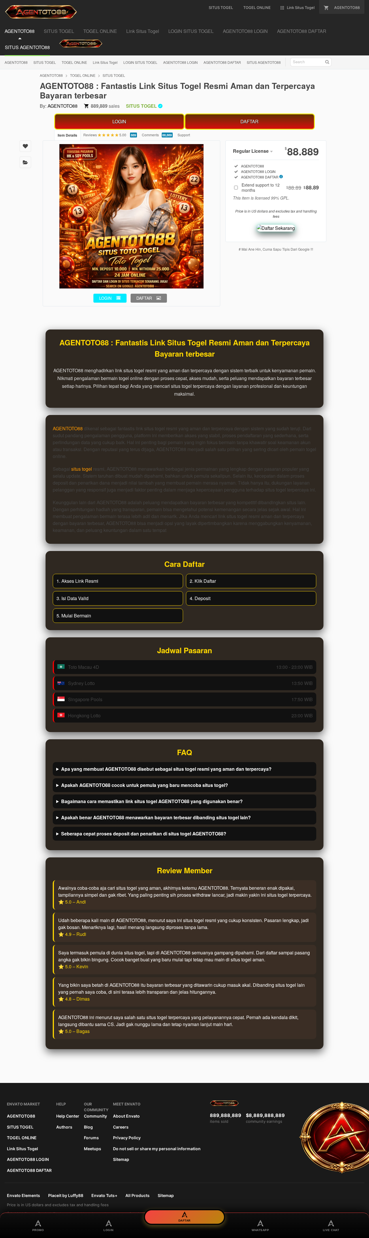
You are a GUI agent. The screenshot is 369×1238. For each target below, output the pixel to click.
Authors (64, 1127)
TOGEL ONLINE (74, 62)
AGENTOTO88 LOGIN (180, 62)
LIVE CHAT (331, 1230)
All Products (137, 1195)
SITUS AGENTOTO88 (264, 62)
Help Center (67, 1116)
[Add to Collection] (25, 162)
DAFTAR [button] (144, 298)
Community (95, 1116)
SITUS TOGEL (44, 62)
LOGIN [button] (105, 298)
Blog (88, 1127)
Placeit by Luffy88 (65, 1195)
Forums (91, 1137)
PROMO (38, 1230)
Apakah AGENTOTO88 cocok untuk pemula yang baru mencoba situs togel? (144, 785)
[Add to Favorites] (25, 146)
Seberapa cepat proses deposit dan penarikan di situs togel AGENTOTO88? (143, 833)
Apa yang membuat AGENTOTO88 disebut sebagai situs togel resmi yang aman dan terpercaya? (166, 769)
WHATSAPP (260, 1230)
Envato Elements (23, 1195)
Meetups (92, 1148)
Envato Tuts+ (104, 1195)
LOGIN (119, 121)
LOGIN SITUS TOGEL (140, 62)
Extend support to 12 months (280, 187)
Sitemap (121, 1159)
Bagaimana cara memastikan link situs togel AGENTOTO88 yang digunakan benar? (152, 801)
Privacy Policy (127, 1137)
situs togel (81, 469)
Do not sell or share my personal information (157, 1148)
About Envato (126, 1116)
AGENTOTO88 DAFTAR (222, 62)
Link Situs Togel (105, 62)
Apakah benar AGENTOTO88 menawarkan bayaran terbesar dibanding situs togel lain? (156, 817)
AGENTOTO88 (16, 62)
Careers (121, 1127)
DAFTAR (249, 121)
